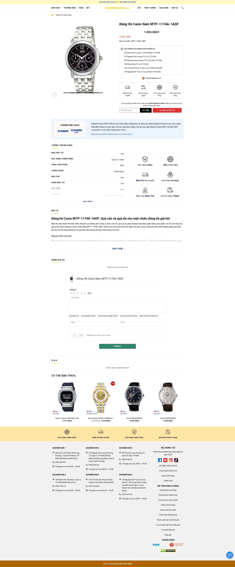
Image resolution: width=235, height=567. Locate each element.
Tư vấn (145, 110)
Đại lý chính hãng (168, 476)
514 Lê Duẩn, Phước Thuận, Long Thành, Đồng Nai (143, 68)
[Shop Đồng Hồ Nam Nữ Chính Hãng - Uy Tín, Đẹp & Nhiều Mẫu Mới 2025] (117, 8)
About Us (172, 471)
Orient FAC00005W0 (168, 418)
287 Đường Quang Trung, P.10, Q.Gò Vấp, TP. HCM (143, 60)
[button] (54, 95)
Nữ (88, 8)
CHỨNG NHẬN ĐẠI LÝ (153, 78)
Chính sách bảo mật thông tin (168, 520)
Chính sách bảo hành (168, 510)
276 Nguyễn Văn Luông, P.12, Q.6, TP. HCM (140, 57)
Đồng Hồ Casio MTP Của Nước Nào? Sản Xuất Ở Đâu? (111, 134)
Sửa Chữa (163, 8)
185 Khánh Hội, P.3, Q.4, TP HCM (136, 64)
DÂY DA (175, 8)
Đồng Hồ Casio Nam (63, 15)
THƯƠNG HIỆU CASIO (69, 125)
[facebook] (160, 460)
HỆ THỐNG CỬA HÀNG (128, 2)
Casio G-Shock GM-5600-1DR (67, 418)
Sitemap (168, 535)
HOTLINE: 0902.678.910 (107, 2)
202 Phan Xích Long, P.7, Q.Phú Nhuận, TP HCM (142, 53)
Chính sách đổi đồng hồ (168, 515)
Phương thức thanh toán (168, 495)
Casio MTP (103, 124)
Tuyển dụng (168, 481)
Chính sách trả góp (168, 505)
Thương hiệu (70, 8)
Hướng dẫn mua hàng (168, 490)
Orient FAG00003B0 (134, 418)
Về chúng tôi (163, 471)
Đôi (139, 8)
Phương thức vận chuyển (168, 500)
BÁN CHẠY (55, 8)
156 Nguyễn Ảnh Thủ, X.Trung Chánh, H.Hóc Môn (142, 72)
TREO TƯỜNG (150, 8)
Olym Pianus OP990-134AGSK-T (100, 418)
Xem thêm (117, 249)
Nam (81, 8)
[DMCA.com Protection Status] (168, 550)
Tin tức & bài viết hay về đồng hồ (168, 525)
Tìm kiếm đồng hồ (168, 530)
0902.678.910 (168, 110)
